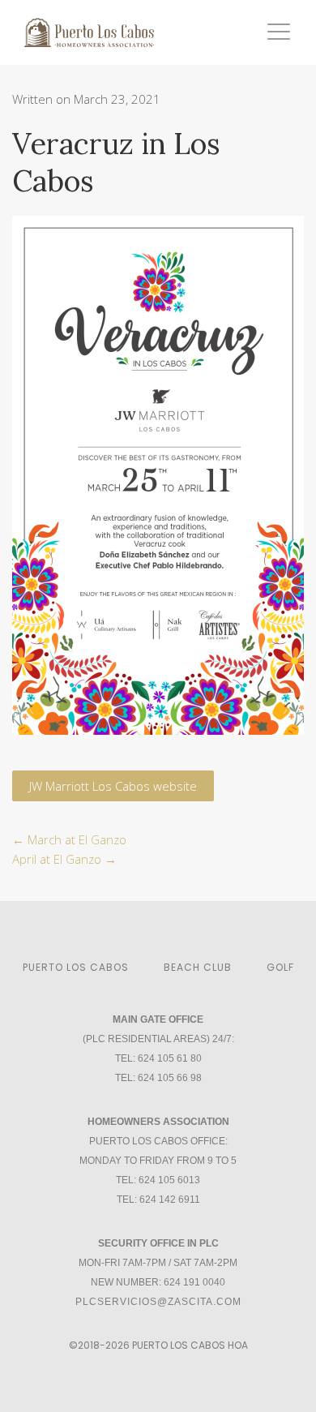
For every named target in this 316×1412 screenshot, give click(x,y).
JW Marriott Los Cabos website (113, 786)
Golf (280, 967)
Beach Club (198, 967)
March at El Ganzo (69, 839)
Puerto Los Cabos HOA (190, 1345)
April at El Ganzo (64, 859)
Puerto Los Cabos (76, 967)
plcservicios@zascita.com (158, 1301)
